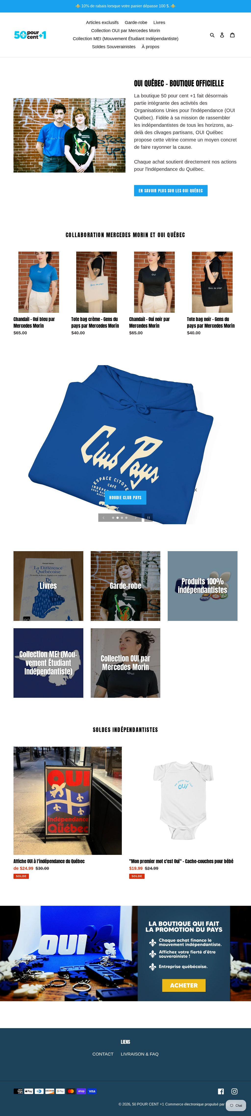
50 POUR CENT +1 (148, 1104)
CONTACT (102, 1054)
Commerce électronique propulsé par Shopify (201, 1104)
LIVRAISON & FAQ (140, 1054)
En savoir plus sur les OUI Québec (171, 191)
